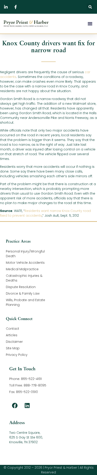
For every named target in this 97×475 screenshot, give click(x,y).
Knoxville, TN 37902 (23, 442)
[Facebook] (15, 405)
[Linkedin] (27, 405)
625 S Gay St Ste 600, (26, 437)
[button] (90, 6)
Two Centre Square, (24, 432)
